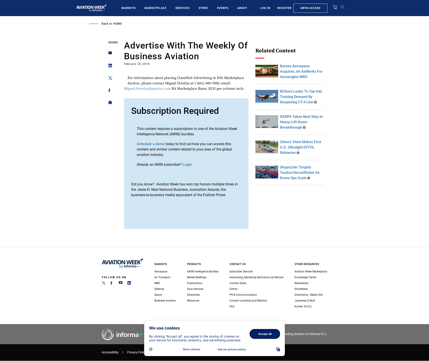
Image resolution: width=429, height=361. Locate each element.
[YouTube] (120, 283)
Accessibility (110, 352)
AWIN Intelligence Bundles (203, 271)
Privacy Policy (136, 352)
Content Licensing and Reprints (248, 300)
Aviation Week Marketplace (310, 271)
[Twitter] (103, 283)
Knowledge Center (305, 277)
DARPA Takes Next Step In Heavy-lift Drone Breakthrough (301, 122)
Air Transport (162, 277)
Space (158, 294)
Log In (265, 8)
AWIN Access (310, 8)
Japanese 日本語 (304, 300)
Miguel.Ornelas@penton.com (147, 88)
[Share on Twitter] (108, 79)
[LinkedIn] (129, 283)
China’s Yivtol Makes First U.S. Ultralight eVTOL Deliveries (300, 147)
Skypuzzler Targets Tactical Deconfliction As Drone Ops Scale (300, 172)
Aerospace (160, 271)
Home (117, 23)
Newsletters (301, 283)
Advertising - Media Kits (308, 294)
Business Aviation (165, 300)
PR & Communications (243, 294)
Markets (129, 8)
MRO (157, 283)
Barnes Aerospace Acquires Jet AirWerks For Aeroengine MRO (301, 71)
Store (203, 8)
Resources (193, 300)
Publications (194, 283)
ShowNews (301, 289)
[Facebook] (112, 283)
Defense (159, 289)
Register (284, 8)
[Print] (108, 103)
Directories (193, 294)
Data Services (195, 289)
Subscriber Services (241, 271)
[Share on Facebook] (108, 91)
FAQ (231, 306)
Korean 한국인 (303, 306)
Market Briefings (196, 277)
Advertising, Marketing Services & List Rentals (256, 277)
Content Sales (237, 283)
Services (182, 8)
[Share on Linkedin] (108, 66)
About (242, 8)
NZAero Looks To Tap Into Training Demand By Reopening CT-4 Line (301, 96)
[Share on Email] (108, 54)
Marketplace (155, 8)
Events (222, 8)
